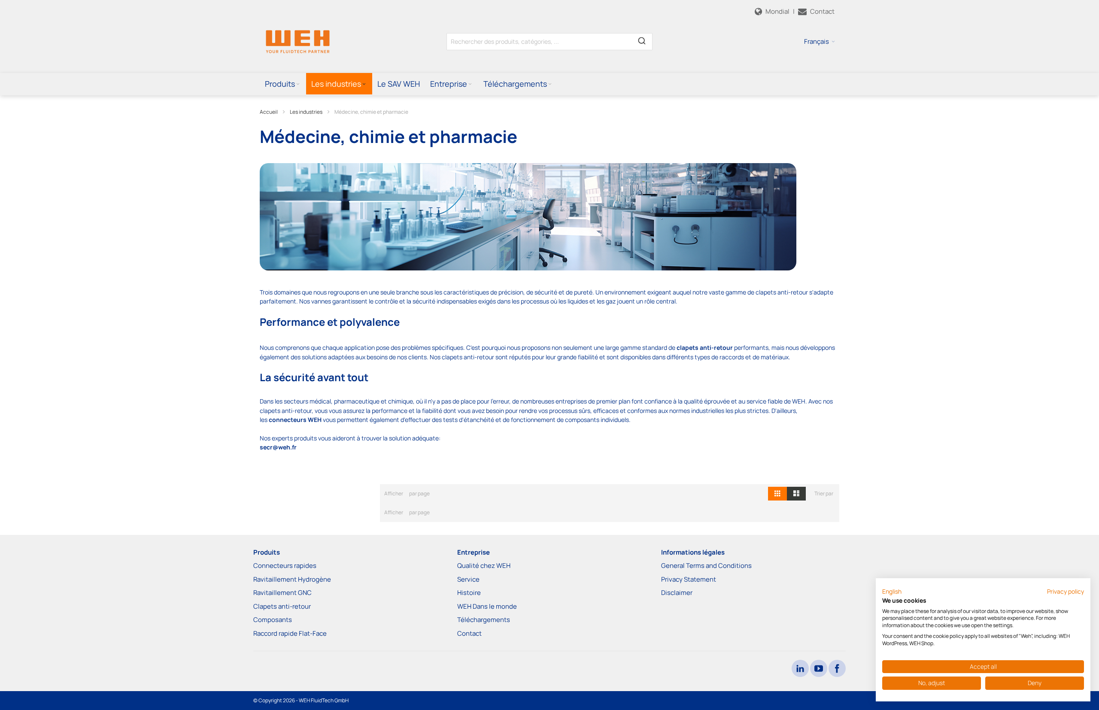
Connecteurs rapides (284, 565)
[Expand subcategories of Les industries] (364, 84)
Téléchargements (483, 619)
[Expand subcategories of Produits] (298, 84)
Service (468, 579)
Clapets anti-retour (282, 606)
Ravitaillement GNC (282, 592)
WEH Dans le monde (487, 606)
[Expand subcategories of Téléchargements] (550, 84)
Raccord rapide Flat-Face (290, 633)
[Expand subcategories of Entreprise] (470, 84)
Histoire (469, 592)
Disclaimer (676, 592)
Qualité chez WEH (483, 565)
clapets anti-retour (705, 347)
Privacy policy (1065, 591)
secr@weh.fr (278, 447)
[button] (819, 41)
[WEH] (298, 41)
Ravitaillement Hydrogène (292, 579)
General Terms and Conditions (706, 565)
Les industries (306, 111)
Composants (272, 619)
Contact (469, 633)
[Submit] (642, 40)
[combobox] (549, 41)
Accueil (269, 111)
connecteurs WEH (295, 420)
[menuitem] (283, 83)
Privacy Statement (688, 579)
